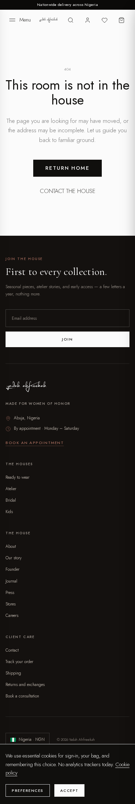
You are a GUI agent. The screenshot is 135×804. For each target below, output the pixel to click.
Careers (12, 615)
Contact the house (68, 191)
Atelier (11, 489)
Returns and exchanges (25, 684)
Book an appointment (35, 442)
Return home (67, 168)
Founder (12, 569)
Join (67, 339)
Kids (9, 512)
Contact (12, 650)
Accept (69, 790)
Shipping (13, 673)
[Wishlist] (104, 20)
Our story (13, 558)
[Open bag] (121, 20)
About (11, 546)
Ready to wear (17, 477)
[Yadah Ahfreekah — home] (48, 20)
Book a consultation (22, 696)
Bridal (11, 500)
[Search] (71, 20)
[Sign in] (88, 20)
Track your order (19, 662)
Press (10, 592)
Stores (11, 604)
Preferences (28, 790)
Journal (11, 581)
